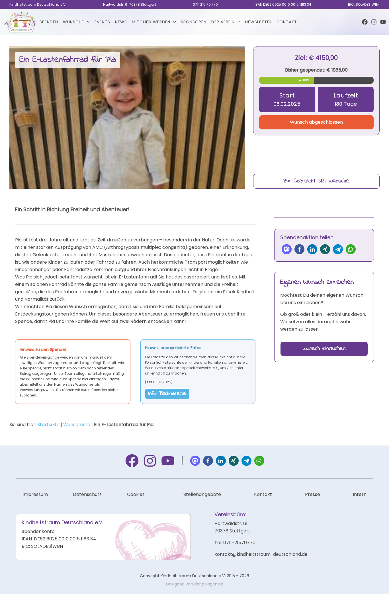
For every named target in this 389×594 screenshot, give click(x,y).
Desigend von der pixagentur (194, 584)
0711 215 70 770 (205, 4)
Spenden (49, 22)
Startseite (48, 424)
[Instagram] (374, 22)
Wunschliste (76, 424)
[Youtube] (383, 22)
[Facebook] (365, 22)
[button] (287, 249)
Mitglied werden (151, 22)
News (121, 22)
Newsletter (258, 22)
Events (102, 22)
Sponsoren (193, 22)
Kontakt (287, 22)
